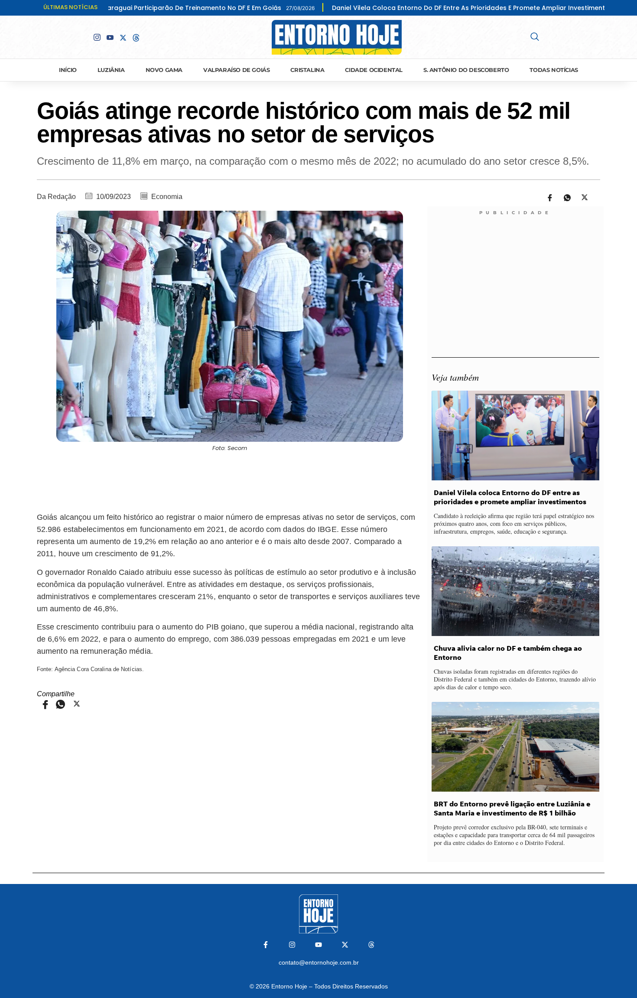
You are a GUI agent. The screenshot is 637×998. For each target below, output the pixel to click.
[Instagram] (292, 944)
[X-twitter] (345, 944)
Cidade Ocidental (374, 69)
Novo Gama (164, 69)
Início (68, 69)
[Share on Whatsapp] (564, 197)
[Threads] (371, 944)
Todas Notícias (554, 69)
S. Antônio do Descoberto (466, 69)
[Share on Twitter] (581, 197)
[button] (534, 37)
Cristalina (307, 69)
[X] (123, 37)
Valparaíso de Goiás (236, 69)
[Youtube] (110, 37)
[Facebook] (84, 37)
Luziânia (111, 69)
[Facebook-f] (266, 944)
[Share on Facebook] (546, 197)
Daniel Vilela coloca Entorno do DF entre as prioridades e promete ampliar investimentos (422, 8)
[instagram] (97, 37)
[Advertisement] (230, 480)
